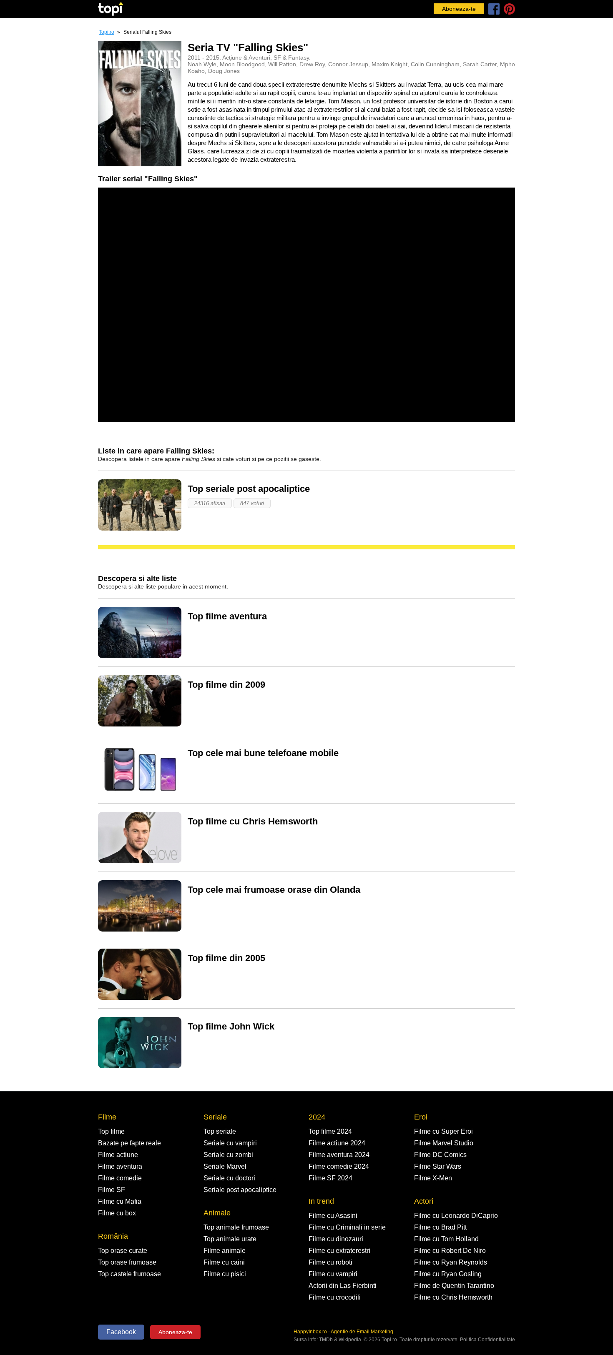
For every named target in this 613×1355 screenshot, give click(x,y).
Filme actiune (118, 1154)
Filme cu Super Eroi (443, 1131)
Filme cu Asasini (333, 1215)
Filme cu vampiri (333, 1273)
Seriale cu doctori (229, 1178)
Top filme (111, 1131)
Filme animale (224, 1250)
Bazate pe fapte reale (129, 1143)
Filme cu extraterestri (339, 1250)
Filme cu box (117, 1213)
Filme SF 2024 (330, 1178)
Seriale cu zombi (228, 1154)
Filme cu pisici (224, 1273)
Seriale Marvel (224, 1166)
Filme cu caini (224, 1262)
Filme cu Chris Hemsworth (453, 1297)
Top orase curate (122, 1250)
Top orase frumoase (127, 1262)
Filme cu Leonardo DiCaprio (456, 1215)
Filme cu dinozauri (336, 1238)
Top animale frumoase (236, 1227)
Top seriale (219, 1131)
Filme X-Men (433, 1178)
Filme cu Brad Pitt (440, 1227)
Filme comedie (120, 1178)
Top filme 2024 (330, 1131)
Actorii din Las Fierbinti (343, 1285)
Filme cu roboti (330, 1262)
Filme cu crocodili (335, 1297)
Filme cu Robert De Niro (450, 1250)
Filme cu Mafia (119, 1201)
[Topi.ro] (110, 9)
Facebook (121, 1331)
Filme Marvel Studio (443, 1143)
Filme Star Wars (437, 1166)
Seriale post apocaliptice (239, 1189)
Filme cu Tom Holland (446, 1238)
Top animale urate (229, 1238)
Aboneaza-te (459, 8)
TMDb (326, 1339)
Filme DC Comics (440, 1154)
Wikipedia (350, 1339)
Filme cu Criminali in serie (347, 1227)
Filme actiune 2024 (337, 1143)
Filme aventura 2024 (339, 1154)
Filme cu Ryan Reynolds (450, 1262)
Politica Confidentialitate (487, 1339)
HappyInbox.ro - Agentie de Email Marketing (343, 1332)
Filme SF (111, 1189)
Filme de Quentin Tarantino (454, 1285)
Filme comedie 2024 (339, 1166)
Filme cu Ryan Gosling (448, 1273)
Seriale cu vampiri (230, 1143)
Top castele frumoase (129, 1273)
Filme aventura (120, 1166)
